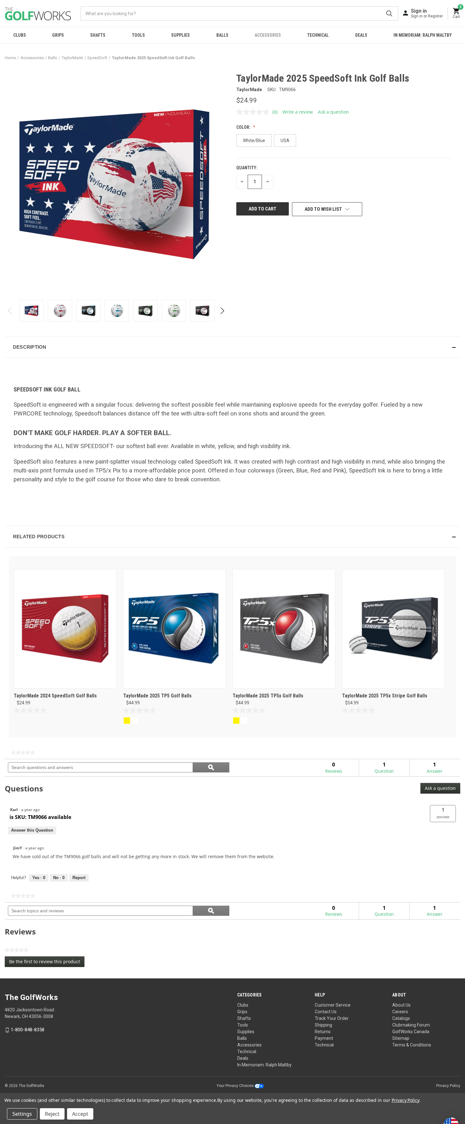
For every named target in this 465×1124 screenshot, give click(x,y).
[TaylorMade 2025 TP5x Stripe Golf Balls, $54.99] (393, 628)
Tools (138, 35)
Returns (323, 1031)
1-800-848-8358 (27, 1030)
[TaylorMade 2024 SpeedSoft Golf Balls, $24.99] (65, 628)
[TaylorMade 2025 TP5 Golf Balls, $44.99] (174, 628)
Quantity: (246, 167)
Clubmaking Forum (411, 1024)
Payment (324, 1038)
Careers (400, 1011)
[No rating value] (254, 112)
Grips (58, 35)
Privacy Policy (448, 1085)
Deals (361, 35)
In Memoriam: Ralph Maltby (423, 35)
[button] (232, 347)
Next (221, 310)
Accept (80, 1113)
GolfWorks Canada (410, 1031)
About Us (401, 1005)
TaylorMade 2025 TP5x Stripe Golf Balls (384, 696)
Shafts (97, 35)
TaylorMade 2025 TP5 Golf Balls (157, 696)
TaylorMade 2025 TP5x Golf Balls (267, 696)
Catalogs (401, 1018)
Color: (243, 127)
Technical (318, 35)
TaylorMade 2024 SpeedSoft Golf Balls (55, 696)
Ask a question (333, 112)
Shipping (323, 1024)
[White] (134, 720)
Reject (52, 1113)
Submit (389, 13)
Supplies (180, 35)
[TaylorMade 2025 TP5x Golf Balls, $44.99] (284, 628)
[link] (23, 752)
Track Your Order (332, 1018)
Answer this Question (32, 830)
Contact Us (326, 1011)
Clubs (19, 35)
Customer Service (332, 1005)
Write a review (297, 112)
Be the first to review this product (46, 963)
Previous (10, 310)
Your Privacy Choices (236, 1085)
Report (78, 877)
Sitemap (400, 1038)
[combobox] (239, 13)
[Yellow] (126, 720)
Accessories (268, 35)
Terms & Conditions (411, 1044)
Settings (22, 1113)
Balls (222, 35)
